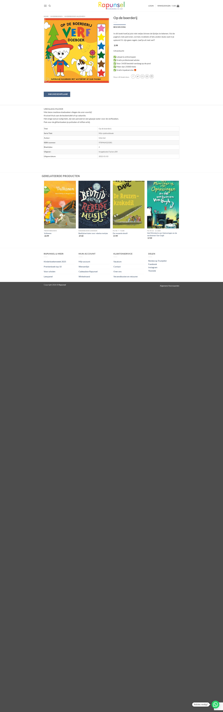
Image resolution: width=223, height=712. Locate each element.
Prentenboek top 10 (53, 266)
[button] (45, 6)
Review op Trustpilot (157, 261)
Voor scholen (49, 271)
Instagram (152, 267)
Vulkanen (47, 233)
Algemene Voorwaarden (169, 286)
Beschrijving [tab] (119, 27)
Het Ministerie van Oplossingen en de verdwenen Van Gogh (162, 234)
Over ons (117, 271)
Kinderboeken (56, 16)
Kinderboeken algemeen (75, 16)
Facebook (152, 264)
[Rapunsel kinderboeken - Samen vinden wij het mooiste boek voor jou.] (111, 6)
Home (46, 16)
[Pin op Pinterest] (147, 76)
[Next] (179, 212)
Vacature (117, 261)
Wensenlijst (84, 266)
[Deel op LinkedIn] (152, 76)
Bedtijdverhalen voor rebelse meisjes (93, 233)
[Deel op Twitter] (138, 76)
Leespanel (48, 276)
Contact (117, 266)
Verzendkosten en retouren (125, 276)
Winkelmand (84, 276)
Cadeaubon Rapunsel (88, 271)
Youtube (152, 270)
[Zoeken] (50, 5)
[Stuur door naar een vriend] (142, 76)
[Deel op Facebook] (133, 76)
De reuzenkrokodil (120, 233)
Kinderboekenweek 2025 (55, 261)
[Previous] (44, 212)
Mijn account (84, 261)
